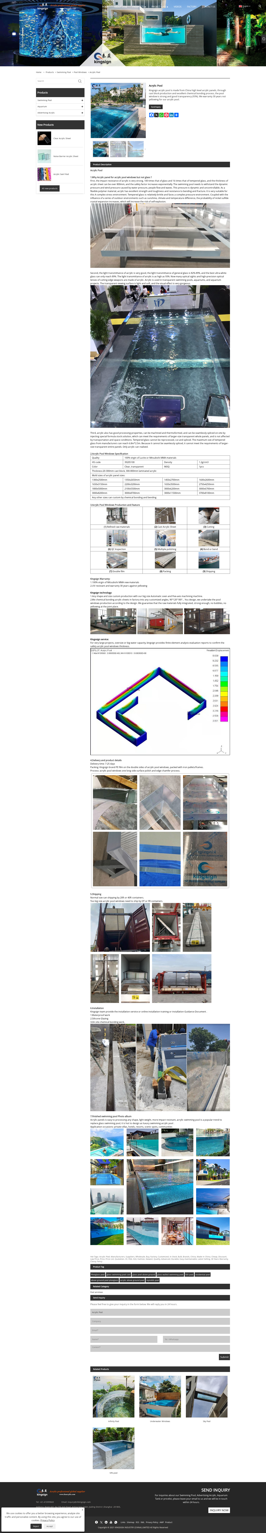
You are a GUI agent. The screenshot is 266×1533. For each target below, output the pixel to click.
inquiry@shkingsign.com (79, 1502)
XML (142, 1522)
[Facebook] (96, 1522)
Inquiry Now (219, 1510)
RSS (137, 1522)
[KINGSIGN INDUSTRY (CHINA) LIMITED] (62, 6)
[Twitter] (101, 1522)
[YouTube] (111, 1522)
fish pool (189, 1274)
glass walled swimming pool (170, 1274)
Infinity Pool (113, 1421)
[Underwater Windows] (160, 1395)
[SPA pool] (113, 1447)
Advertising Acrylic (46, 112)
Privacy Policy (152, 1522)
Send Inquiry (156, 107)
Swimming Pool (64, 72)
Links (123, 1522)
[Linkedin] (106, 1522)
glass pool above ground (143, 1274)
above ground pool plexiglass (104, 1280)
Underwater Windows (160, 1421)
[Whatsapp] (115, 1522)
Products (50, 72)
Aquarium (42, 106)
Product (168, 1522)
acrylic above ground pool (132, 1280)
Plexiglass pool (98, 1274)
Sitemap (130, 1522)
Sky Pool (206, 1421)
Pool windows (80, 72)
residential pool (202, 1274)
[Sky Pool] (206, 1395)
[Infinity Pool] (113, 1395)
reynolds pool (152, 1280)
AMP (162, 1522)
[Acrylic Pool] (101, 149)
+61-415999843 (47, 1502)
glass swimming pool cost (118, 1274)
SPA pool (113, 1473)
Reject (36, 1526)
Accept (50, 1526)
